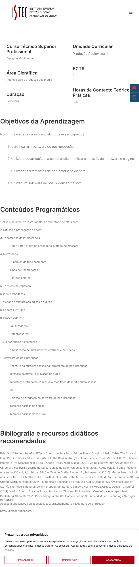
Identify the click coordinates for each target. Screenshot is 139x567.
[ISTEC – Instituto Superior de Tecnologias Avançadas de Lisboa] (34, 12)
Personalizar (25, 559)
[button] (130, 12)
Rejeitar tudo (69, 559)
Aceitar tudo (113, 559)
